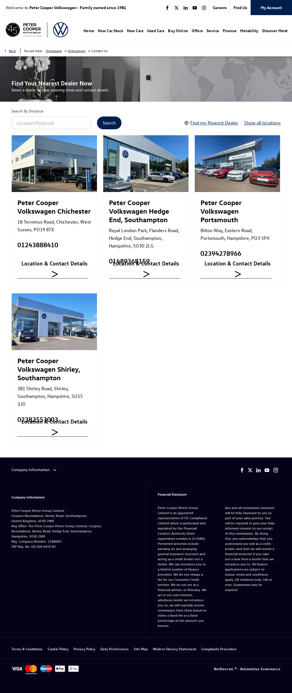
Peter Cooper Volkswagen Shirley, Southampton (48, 369)
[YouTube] (194, 7)
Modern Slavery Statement (174, 648)
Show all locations (262, 123)
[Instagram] (203, 7)
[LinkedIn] (185, 7)
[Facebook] (167, 7)
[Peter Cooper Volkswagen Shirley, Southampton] (54, 321)
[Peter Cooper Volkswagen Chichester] (54, 163)
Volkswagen (77, 50)
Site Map (141, 648)
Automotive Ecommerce (260, 668)
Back (12, 50)
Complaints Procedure (219, 648)
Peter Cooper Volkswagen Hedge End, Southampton (139, 211)
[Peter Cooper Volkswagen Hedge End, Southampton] (145, 163)
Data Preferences (114, 648)
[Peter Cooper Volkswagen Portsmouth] (237, 163)
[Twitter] (176, 7)
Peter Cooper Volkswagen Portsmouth (221, 211)
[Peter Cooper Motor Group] (23, 30)
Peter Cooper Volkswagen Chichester (54, 206)
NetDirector (224, 668)
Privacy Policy (84, 648)
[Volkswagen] (60, 29)
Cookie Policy (58, 648)
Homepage (54, 50)
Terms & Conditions (26, 648)
